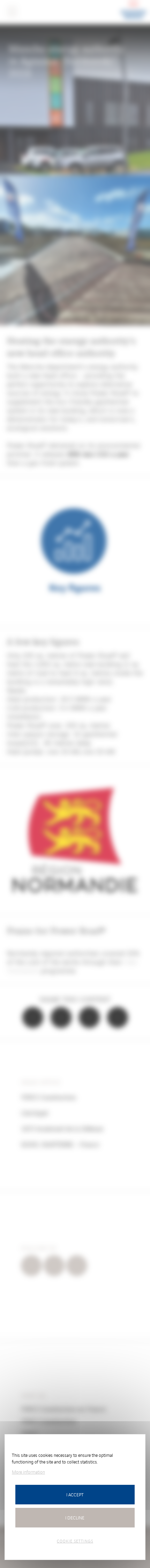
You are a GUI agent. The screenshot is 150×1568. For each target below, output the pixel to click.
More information (28, 1471)
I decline (74, 1517)
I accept (75, 1494)
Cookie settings (75, 1541)
